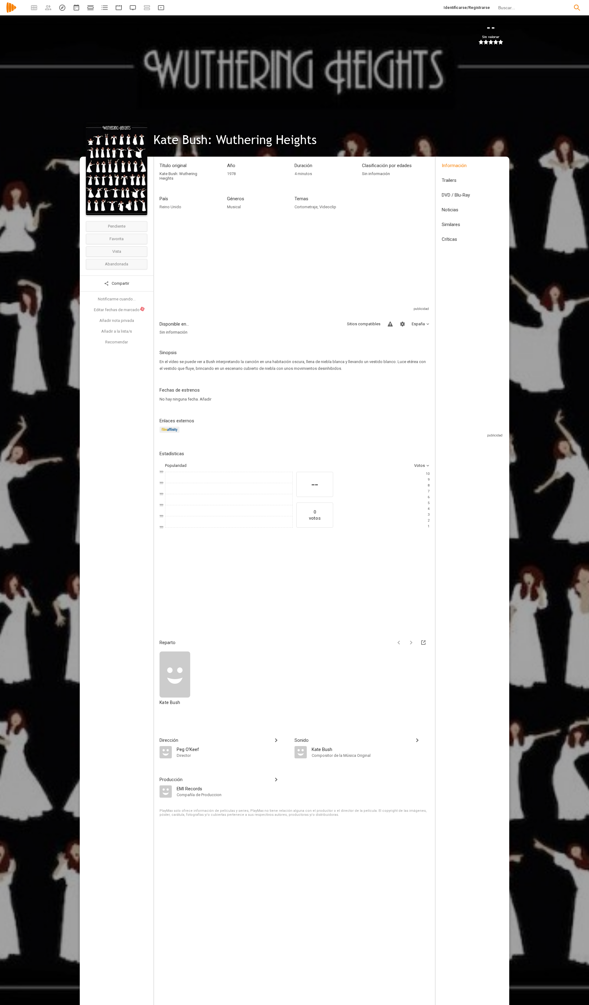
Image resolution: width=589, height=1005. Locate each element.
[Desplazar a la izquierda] (399, 642)
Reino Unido (170, 207)
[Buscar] (577, 7)
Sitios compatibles (363, 324)
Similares (451, 224)
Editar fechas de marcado (119, 309)
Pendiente (116, 226)
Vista (116, 251)
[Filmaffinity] (170, 433)
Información (454, 165)
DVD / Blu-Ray (456, 195)
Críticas (449, 239)
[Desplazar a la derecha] (411, 642)
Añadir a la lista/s (116, 331)
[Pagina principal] (11, 11)
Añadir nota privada (116, 320)
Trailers (449, 180)
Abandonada (116, 264)
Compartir (120, 283)
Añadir (205, 399)
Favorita (117, 239)
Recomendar (116, 342)
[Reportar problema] (390, 324)
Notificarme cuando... (117, 299)
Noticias (450, 210)
